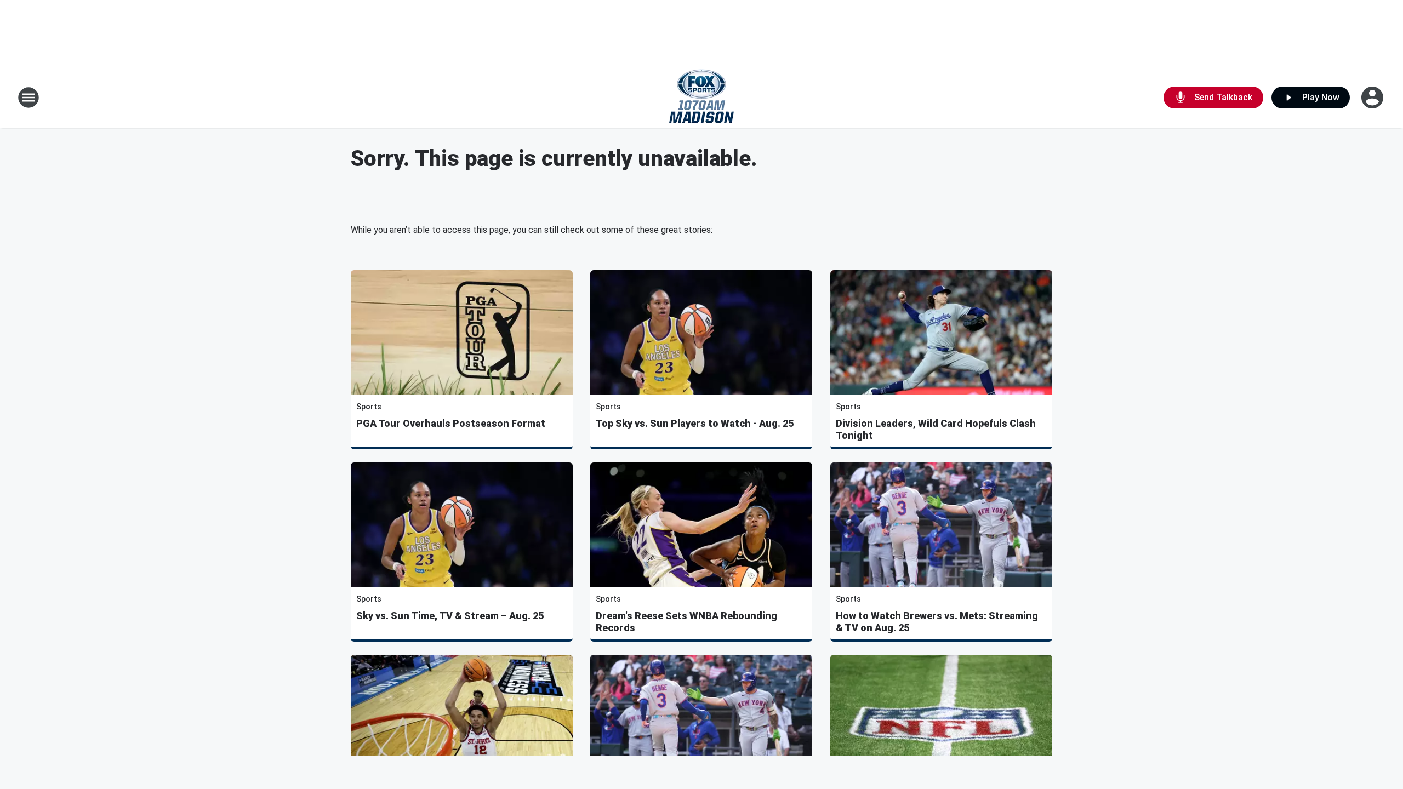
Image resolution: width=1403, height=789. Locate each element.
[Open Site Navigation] (28, 97)
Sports (368, 406)
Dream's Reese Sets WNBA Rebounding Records (686, 621)
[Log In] (1373, 97)
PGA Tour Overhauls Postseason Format (450, 423)
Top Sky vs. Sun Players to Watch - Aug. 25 (695, 423)
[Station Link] (701, 97)
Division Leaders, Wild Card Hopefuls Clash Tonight (936, 429)
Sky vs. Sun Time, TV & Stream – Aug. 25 (450, 615)
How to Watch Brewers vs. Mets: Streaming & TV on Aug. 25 (937, 621)
